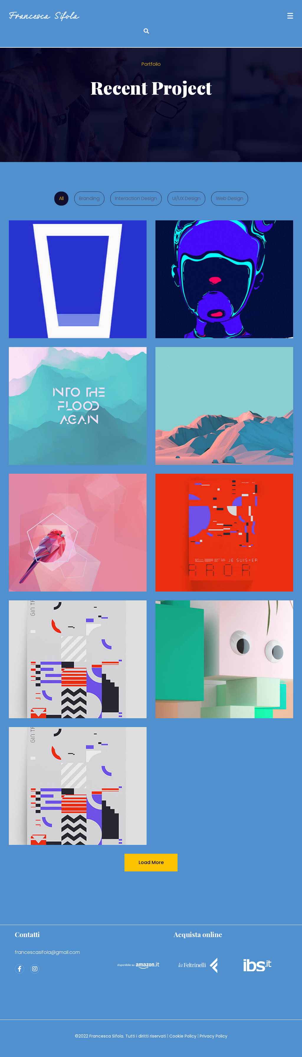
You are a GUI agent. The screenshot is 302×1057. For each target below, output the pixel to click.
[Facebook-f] (19, 969)
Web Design (229, 198)
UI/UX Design (186, 198)
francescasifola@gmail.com (47, 952)
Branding (89, 198)
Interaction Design (136, 198)
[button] (146, 31)
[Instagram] (35, 969)
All (61, 198)
